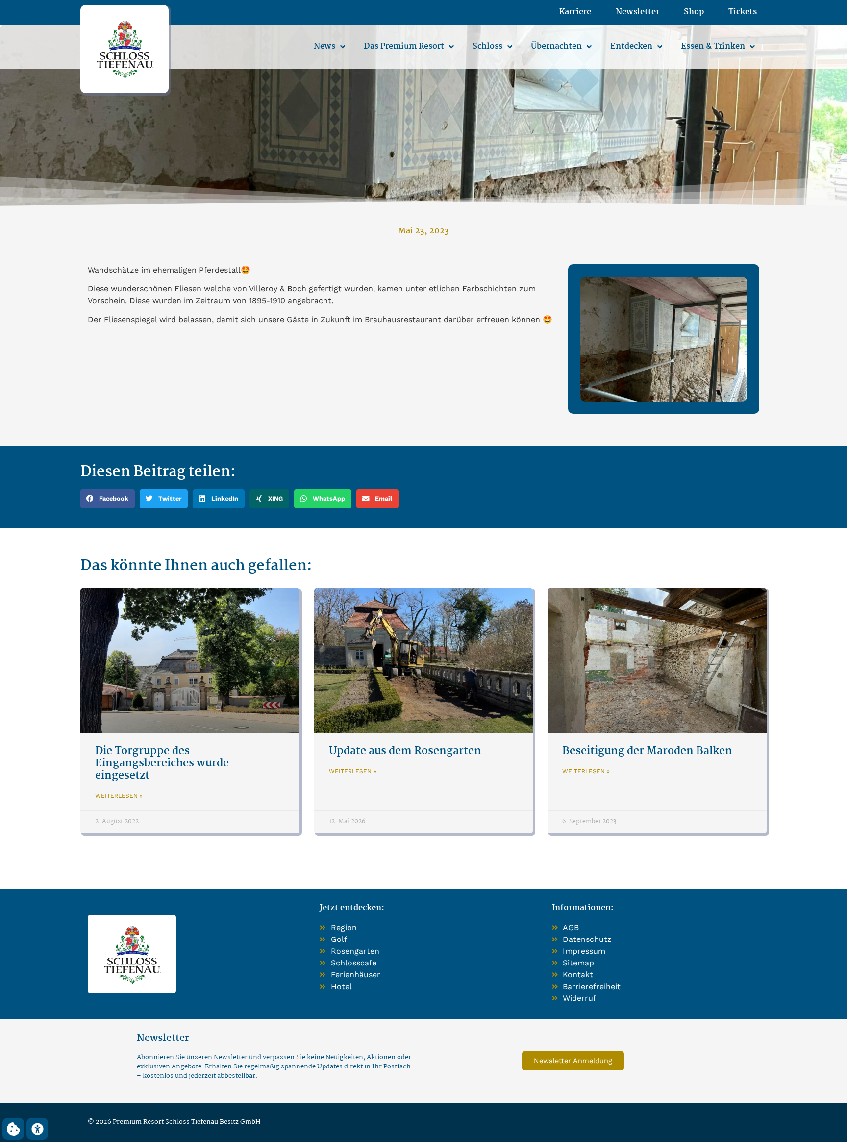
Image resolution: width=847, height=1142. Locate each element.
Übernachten (556, 46)
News (324, 46)
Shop (694, 12)
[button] (107, 498)
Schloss (487, 46)
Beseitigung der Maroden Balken (647, 751)
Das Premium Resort (404, 46)
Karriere (575, 12)
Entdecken (631, 46)
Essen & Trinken (713, 46)
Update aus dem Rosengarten (405, 751)
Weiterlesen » (119, 795)
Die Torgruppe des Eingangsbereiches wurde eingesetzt (162, 763)
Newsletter (637, 12)
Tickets (742, 12)
